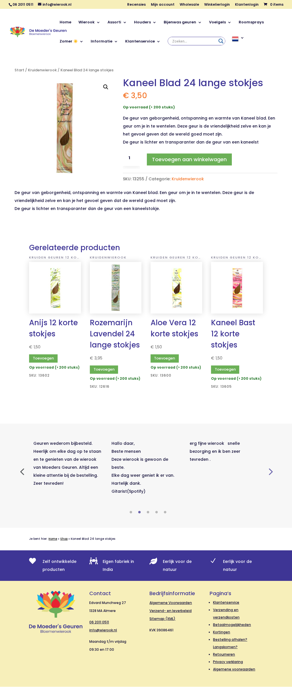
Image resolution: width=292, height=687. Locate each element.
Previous (22, 471)
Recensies (136, 5)
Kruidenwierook (42, 70)
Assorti (114, 22)
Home (65, 22)
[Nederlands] (238, 45)
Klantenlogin (247, 5)
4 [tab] (156, 512)
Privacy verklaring (228, 661)
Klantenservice (140, 41)
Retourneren (224, 654)
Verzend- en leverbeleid (170, 610)
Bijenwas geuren (180, 22)
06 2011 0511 (99, 622)
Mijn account (163, 5)
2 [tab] (139, 512)
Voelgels (217, 22)
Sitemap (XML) (162, 618)
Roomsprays (251, 22)
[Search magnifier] (221, 41)
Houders (142, 22)
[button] (106, 87)
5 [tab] (165, 512)
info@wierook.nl (103, 630)
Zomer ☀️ (69, 41)
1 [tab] (131, 512)
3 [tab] (148, 512)
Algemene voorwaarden (234, 669)
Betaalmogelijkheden (232, 624)
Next (270, 471)
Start (19, 70)
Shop (64, 539)
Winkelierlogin (217, 5)
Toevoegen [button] (43, 358)
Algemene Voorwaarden (170, 602)
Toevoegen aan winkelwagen (189, 159)
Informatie (101, 41)
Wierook (86, 22)
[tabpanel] (68, 463)
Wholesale (189, 5)
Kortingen (221, 632)
